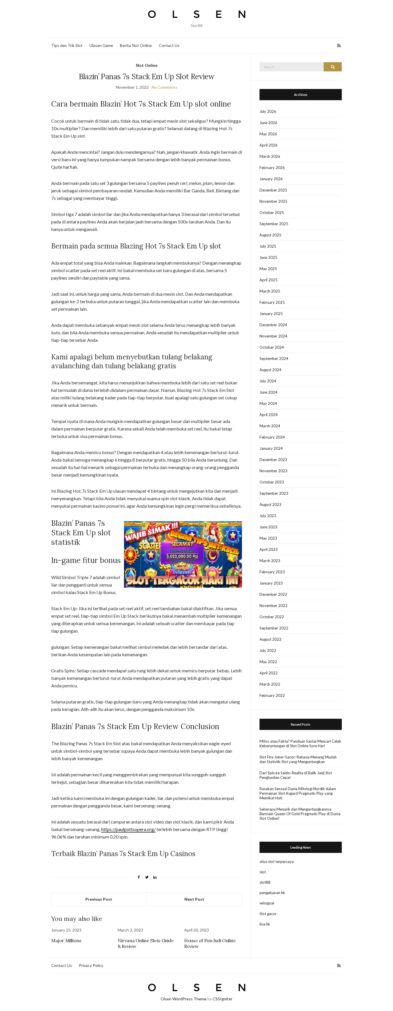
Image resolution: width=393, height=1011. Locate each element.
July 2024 (268, 381)
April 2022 (269, 673)
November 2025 (273, 201)
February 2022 (272, 695)
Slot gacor (268, 913)
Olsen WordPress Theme (184, 998)
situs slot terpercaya (277, 861)
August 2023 (270, 504)
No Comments (165, 87)
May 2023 (268, 538)
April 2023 (269, 549)
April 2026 (269, 145)
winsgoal (267, 903)
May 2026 (268, 134)
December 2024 (273, 325)
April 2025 (269, 280)
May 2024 (268, 403)
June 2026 (268, 122)
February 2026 (272, 167)
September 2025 (274, 223)
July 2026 (268, 111)
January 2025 (271, 313)
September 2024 (274, 358)
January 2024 (271, 448)
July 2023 (268, 515)
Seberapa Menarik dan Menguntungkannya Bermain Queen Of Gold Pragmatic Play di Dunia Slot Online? (300, 814)
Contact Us (169, 45)
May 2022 (268, 661)
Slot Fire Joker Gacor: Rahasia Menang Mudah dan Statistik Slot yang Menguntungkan (298, 759)
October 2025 (272, 212)
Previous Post (98, 899)
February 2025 (272, 302)
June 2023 (268, 527)
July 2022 (268, 650)
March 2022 (270, 684)
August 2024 (270, 369)
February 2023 (272, 572)
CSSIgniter (222, 998)
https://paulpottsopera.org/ (128, 829)
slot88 (265, 882)
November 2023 (273, 470)
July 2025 (268, 246)
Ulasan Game (101, 45)
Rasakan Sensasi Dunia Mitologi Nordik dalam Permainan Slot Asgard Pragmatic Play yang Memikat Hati (298, 793)
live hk (265, 924)
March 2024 (270, 426)
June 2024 (268, 392)
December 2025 (273, 190)
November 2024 (273, 336)
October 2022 (272, 616)
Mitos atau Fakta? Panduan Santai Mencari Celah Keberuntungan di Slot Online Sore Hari (300, 743)
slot (263, 872)
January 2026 (271, 179)
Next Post (194, 899)
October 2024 (272, 347)
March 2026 (270, 156)
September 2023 (274, 493)
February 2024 (272, 437)
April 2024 (269, 414)
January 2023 (271, 583)
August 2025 (270, 235)
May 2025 (268, 268)
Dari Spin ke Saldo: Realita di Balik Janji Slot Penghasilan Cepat (296, 775)
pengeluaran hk (272, 892)
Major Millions (66, 940)
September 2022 (274, 628)
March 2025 (270, 291)
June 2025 (268, 257)
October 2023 (272, 482)
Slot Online (146, 65)
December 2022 (273, 594)
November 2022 (273, 605)
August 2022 (270, 639)
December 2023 (273, 459)
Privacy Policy (91, 965)
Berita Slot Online (136, 45)
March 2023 (270, 560)
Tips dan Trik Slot (67, 45)
